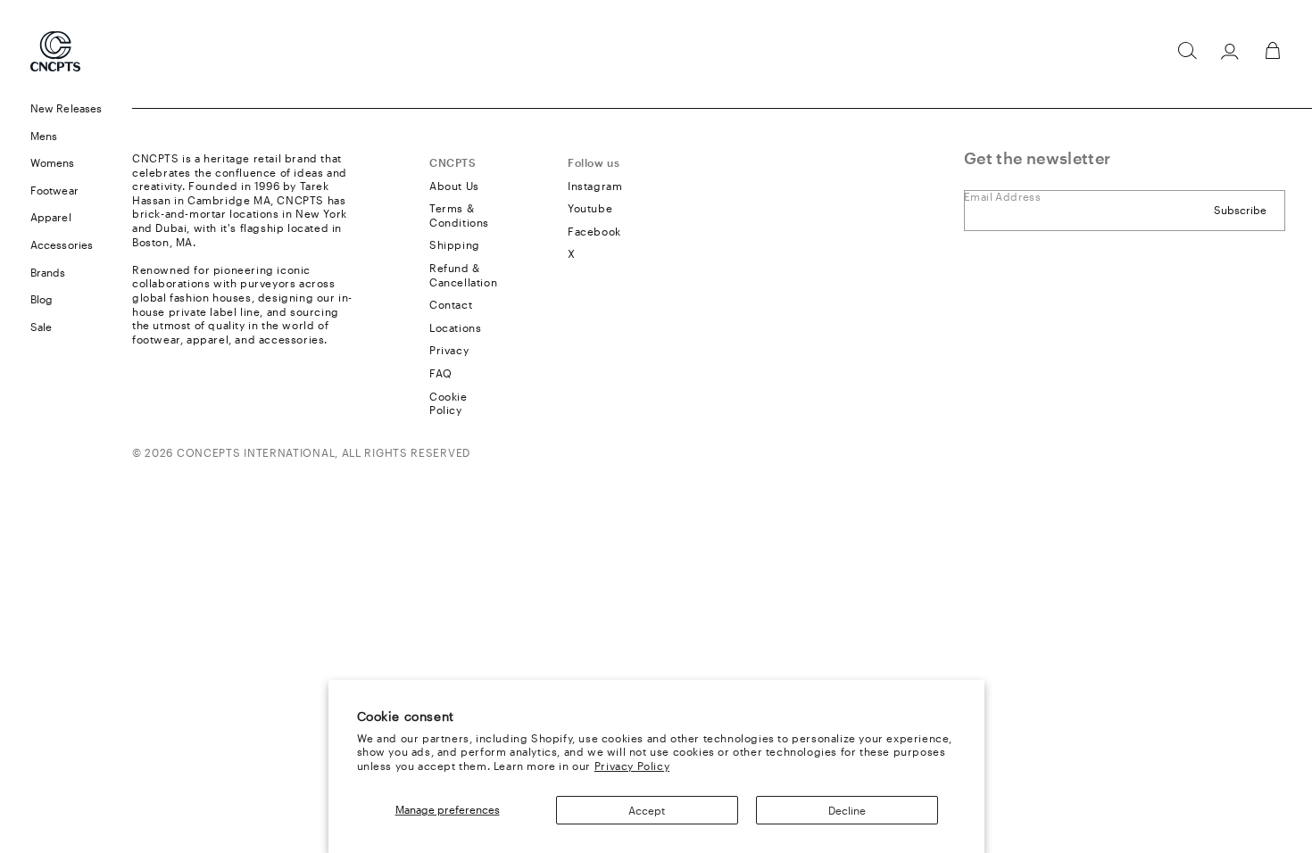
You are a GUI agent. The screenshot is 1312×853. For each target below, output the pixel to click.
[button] (1187, 50)
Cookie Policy (448, 403)
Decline (847, 810)
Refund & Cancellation (463, 274)
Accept (646, 810)
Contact (450, 304)
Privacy (449, 350)
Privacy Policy (631, 765)
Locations (455, 327)
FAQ (441, 373)
